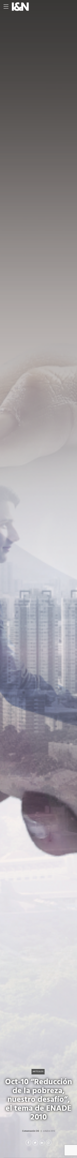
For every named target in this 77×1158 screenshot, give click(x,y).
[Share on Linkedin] (42, 1142)
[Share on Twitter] (35, 1142)
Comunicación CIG (30, 1131)
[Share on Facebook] (28, 1142)
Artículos (38, 1071)
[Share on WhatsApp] (48, 1142)
